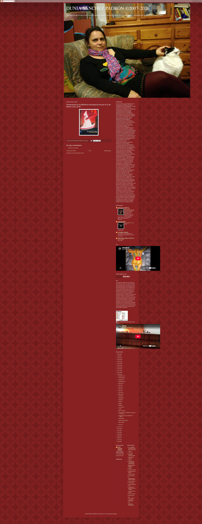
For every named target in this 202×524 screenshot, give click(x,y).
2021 (118, 363)
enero (120, 424)
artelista (130, 460)
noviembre (121, 377)
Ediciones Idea (131, 474)
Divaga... (120, 403)
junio (120, 387)
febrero (120, 394)
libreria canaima (131, 493)
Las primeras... (121, 407)
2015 (118, 374)
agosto (120, 383)
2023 (118, 359)
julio (120, 385)
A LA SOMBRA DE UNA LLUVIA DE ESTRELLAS (131, 448)
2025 (118, 356)
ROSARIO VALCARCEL (131, 505)
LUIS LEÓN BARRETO (130, 500)
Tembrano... (120, 405)
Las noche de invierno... (123, 420)
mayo (120, 388)
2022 (118, 361)
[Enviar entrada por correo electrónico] (91, 140)
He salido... (120, 396)
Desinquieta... (121, 397)
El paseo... (120, 401)
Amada (129, 451)
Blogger (115, 513)
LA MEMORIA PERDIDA (123, 232)
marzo (120, 392)
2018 (118, 368)
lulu (129, 502)
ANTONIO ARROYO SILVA (131, 455)
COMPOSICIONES (122, 221)
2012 (118, 430)
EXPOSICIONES (121, 239)
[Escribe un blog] (95, 141)
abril (120, 390)
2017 (118, 370)
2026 (118, 354)
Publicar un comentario (73, 148)
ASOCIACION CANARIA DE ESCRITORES (131, 462)
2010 (118, 434)
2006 (118, 441)
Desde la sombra (132, 469)
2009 (118, 436)
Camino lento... (121, 418)
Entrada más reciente (71, 150)
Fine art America (131, 481)
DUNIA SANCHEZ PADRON (120, 448)
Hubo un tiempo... (122, 410)
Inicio (90, 150)
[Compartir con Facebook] (98, 141)
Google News (131, 482)
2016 (118, 372)
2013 (118, 428)
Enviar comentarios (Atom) (78, 153)
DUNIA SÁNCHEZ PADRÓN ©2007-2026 (107, 8)
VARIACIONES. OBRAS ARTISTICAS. (126, 238)
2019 (118, 367)
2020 (118, 365)
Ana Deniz (130, 452)
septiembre (121, 381)
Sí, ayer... (120, 408)
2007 (118, 439)
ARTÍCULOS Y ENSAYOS (123, 207)
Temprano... (120, 399)
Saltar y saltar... (121, 422)
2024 (118, 357)
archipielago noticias (131, 458)
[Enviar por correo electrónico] (94, 141)
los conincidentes (131, 497)
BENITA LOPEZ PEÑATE (131, 466)
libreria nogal (131, 495)
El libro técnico (131, 475)
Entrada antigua (107, 150)
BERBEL (130, 468)
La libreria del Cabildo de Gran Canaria (131, 488)
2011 (118, 432)
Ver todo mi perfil (119, 455)
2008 (118, 437)
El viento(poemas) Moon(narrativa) (131, 478)
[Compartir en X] (97, 141)
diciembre (121, 376)
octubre (120, 379)
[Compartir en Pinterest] (100, 141)
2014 (118, 426)
